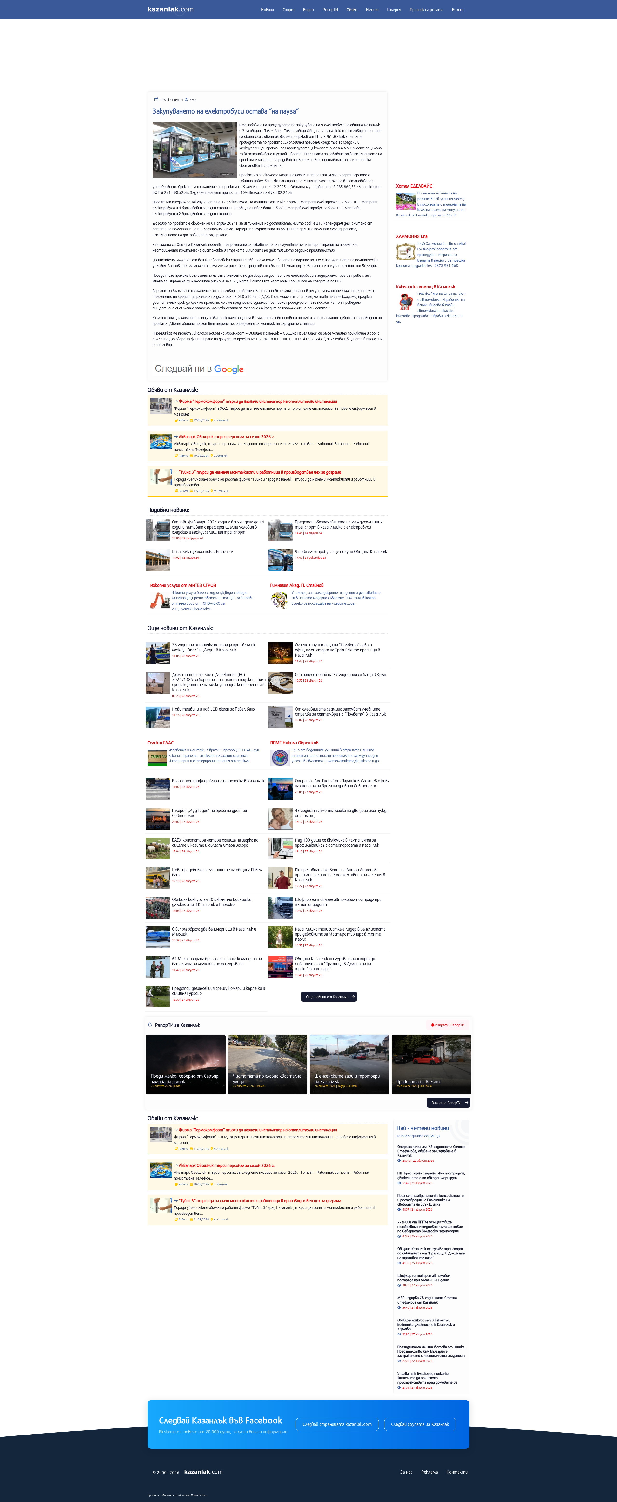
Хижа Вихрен (199, 1495)
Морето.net (170, 1495)
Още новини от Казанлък (327, 996)
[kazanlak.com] (203, 1472)
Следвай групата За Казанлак (420, 1424)
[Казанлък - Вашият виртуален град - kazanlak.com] (171, 9)
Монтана (184, 1495)
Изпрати (449, 1025)
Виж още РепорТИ (447, 1102)
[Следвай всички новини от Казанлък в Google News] (199, 365)
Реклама (429, 1472)
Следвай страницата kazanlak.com (337, 1424)
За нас (406, 1472)
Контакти (457, 1472)
